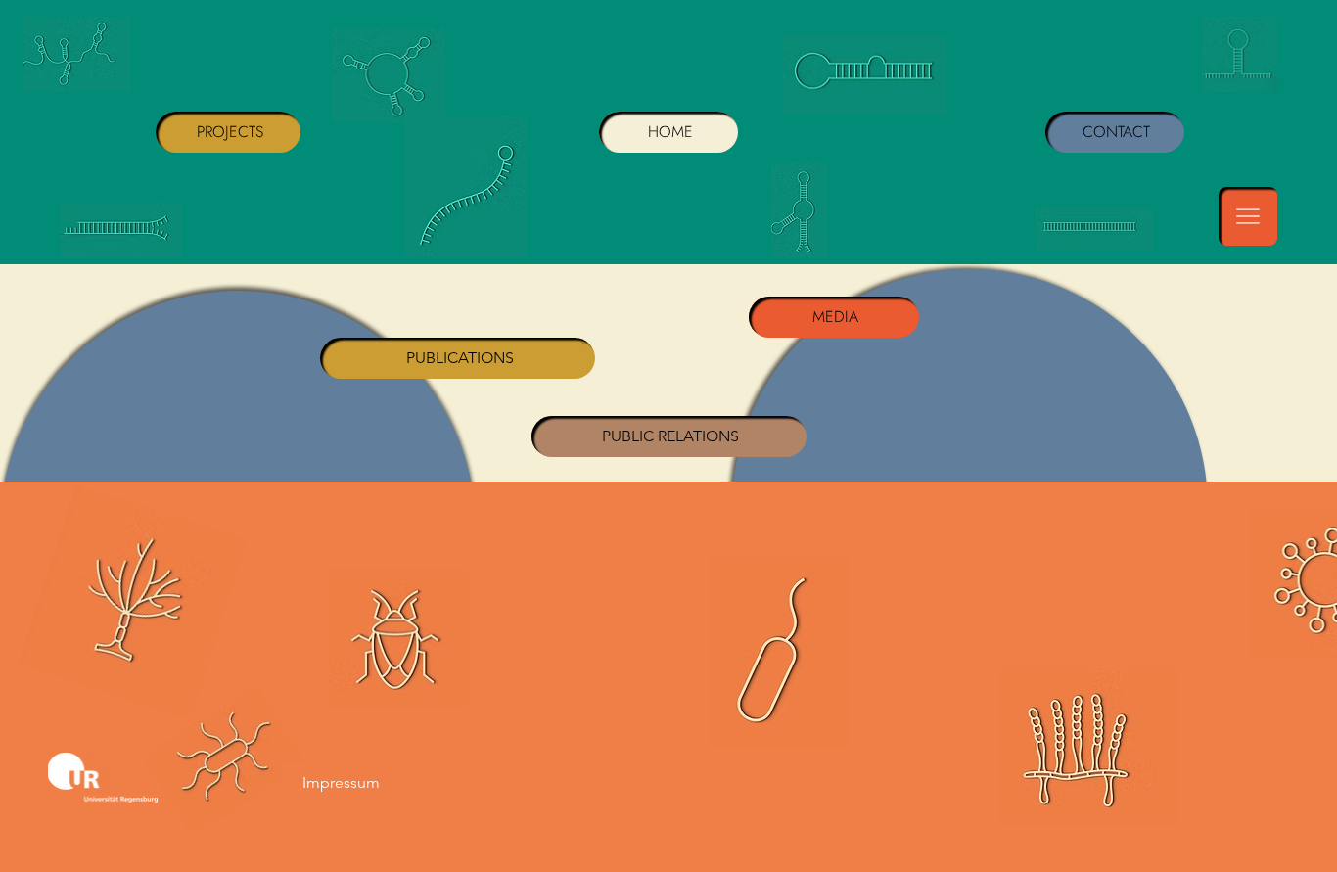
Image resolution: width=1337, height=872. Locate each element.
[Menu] (1248, 216)
